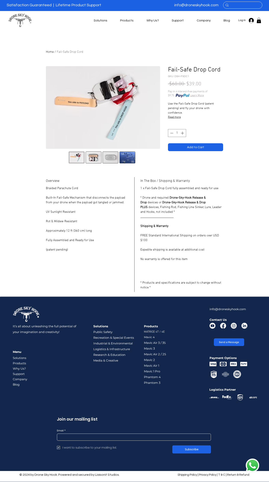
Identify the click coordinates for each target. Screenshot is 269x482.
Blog (16, 384)
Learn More (197, 95)
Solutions (19, 358)
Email (61, 430)
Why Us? (19, 368)
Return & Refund (238, 474)
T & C (221, 474)
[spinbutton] (177, 133)
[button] (100, 20)
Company (20, 379)
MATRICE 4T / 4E (154, 332)
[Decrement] (171, 133)
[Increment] (183, 133)
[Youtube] (212, 326)
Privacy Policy (207, 474)
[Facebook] (223, 326)
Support (19, 374)
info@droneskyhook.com (196, 5)
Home (50, 52)
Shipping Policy (187, 474)
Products (19, 363)
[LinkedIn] (244, 326)
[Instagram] (234, 326)
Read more (174, 117)
